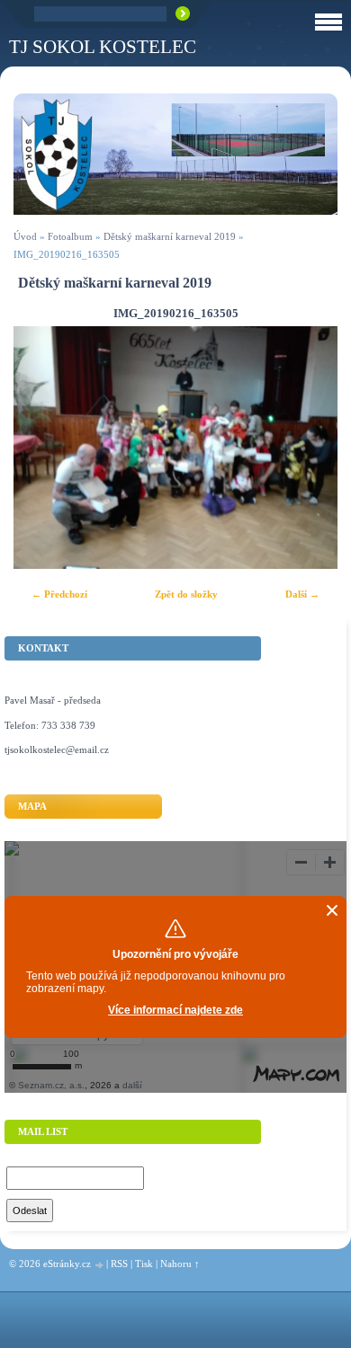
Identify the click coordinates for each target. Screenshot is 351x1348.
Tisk (144, 1263)
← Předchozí (59, 594)
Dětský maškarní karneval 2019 (170, 236)
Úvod (25, 236)
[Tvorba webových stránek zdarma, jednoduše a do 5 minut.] (100, 1265)
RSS (119, 1263)
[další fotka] (308, 447)
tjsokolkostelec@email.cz (56, 749)
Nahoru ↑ (180, 1263)
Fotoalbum (70, 236)
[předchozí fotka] (42, 447)
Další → (302, 594)
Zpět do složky (186, 594)
